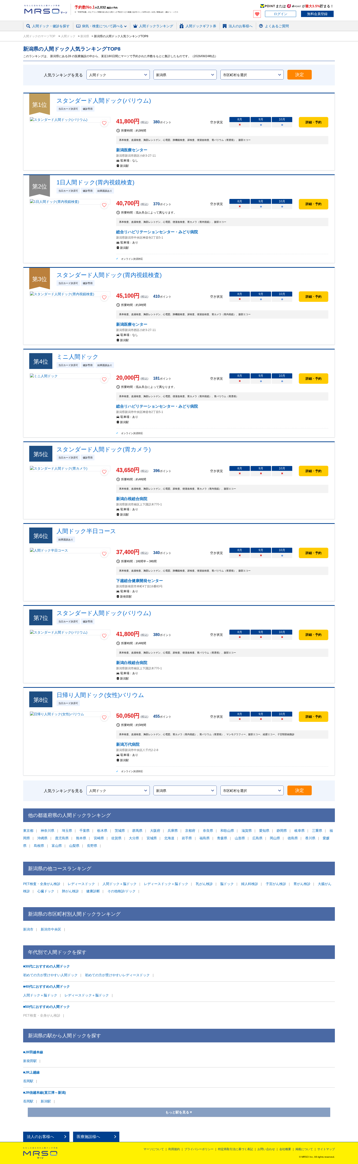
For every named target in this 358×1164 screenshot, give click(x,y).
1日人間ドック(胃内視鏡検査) (95, 182)
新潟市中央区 (51, 929)
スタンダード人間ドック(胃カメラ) (104, 449)
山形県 (240, 838)
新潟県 (84, 36)
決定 (299, 74)
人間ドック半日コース (86, 531)
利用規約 (174, 1149)
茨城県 (120, 831)
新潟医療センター (131, 150)
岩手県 (187, 838)
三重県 (317, 831)
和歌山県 (227, 831)
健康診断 (93, 891)
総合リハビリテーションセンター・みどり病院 (157, 232)
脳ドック (227, 884)
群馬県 (137, 831)
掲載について (304, 1149)
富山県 (57, 846)
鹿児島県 (62, 838)
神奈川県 (47, 831)
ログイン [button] (280, 14)
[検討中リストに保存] (104, 123)
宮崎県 (99, 838)
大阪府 (155, 831)
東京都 (28, 831)
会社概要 (285, 1149)
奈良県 (208, 831)
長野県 (92, 846)
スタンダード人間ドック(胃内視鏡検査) (109, 275)
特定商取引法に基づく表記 (235, 1149)
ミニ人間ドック (78, 356)
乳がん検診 (204, 884)
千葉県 (84, 831)
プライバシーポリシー (199, 1149)
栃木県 (102, 831)
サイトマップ (326, 1149)
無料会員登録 (317, 14)
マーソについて (153, 1149)
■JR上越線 (31, 1072)
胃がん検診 (302, 884)
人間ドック (67, 36)
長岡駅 (28, 1081)
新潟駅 (46, 1101)
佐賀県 (116, 838)
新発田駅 (30, 1061)
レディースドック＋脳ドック (166, 884)
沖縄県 (42, 838)
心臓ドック (45, 891)
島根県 (39, 846)
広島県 (257, 838)
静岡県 (282, 831)
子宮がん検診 (276, 884)
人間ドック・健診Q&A (90, 32)
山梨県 (74, 846)
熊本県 (81, 838)
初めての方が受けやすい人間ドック (50, 975)
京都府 (190, 831)
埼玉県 (67, 831)
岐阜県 (299, 831)
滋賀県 (247, 831)
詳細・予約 (313, 122)
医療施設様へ (88, 1137)
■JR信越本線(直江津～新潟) (44, 1092)
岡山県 (275, 838)
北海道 (169, 838)
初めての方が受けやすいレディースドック (117, 975)
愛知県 (264, 831)
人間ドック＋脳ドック (120, 884)
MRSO (40, 1153)
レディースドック (81, 884)
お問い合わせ (266, 1149)
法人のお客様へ (40, 1137)
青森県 (222, 838)
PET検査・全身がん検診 (41, 884)
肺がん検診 (70, 891)
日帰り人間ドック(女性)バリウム (100, 695)
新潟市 (28, 929)
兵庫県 (173, 831)
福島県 (204, 838)
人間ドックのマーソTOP (39, 36)
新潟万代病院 (128, 744)
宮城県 (152, 838)
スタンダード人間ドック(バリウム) (104, 100)
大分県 (134, 838)
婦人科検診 (249, 884)
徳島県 (293, 838)
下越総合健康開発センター (139, 581)
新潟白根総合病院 (131, 499)
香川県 (310, 838)
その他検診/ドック (121, 891)
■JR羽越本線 (33, 1052)
